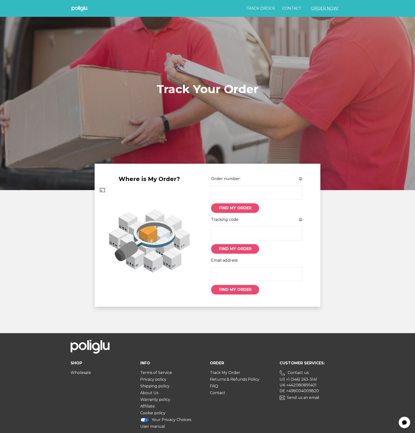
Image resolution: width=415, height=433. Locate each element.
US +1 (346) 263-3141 (298, 379)
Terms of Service (156, 372)
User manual (152, 426)
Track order (260, 8)
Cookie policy (152, 413)
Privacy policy (153, 379)
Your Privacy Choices (171, 419)
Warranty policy (155, 399)
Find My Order (235, 208)
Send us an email (303, 397)
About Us (149, 393)
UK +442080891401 (298, 385)
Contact (291, 8)
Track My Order (225, 372)
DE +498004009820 (299, 391)
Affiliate (147, 406)
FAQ (214, 386)
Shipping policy (155, 386)
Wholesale (81, 372)
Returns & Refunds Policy (234, 379)
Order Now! (324, 8)
